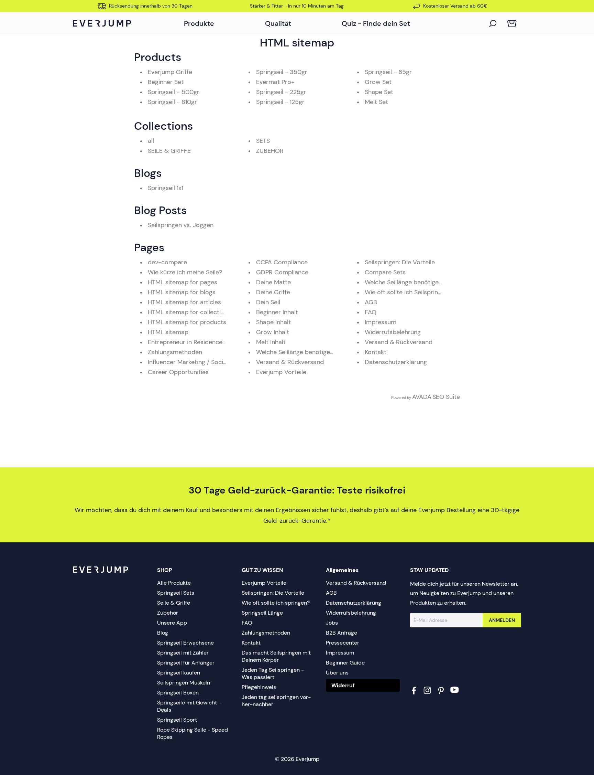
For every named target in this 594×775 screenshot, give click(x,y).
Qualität (278, 23)
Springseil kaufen (178, 672)
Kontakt (375, 352)
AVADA (421, 397)
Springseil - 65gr (388, 72)
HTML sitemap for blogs (182, 292)
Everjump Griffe (170, 72)
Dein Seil (268, 302)
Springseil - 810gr (172, 102)
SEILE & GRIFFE (169, 151)
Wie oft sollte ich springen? (276, 602)
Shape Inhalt (273, 322)
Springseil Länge (262, 612)
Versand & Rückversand (290, 362)
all (151, 141)
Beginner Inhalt (277, 312)
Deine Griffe (273, 292)
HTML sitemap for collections (189, 312)
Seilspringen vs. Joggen (180, 225)
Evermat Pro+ (275, 82)
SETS (263, 141)
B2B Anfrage (341, 632)
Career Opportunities (178, 372)
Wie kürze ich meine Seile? (185, 272)
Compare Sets (385, 272)
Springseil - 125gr (280, 102)
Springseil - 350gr (281, 72)
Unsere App (172, 622)
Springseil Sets (175, 592)
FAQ (370, 312)
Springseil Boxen (178, 692)
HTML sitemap (168, 332)
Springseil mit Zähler (183, 652)
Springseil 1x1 (165, 188)
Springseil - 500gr (173, 92)
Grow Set (378, 82)
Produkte (199, 23)
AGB (371, 302)
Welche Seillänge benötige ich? (299, 352)
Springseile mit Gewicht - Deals (189, 706)
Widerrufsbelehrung (393, 332)
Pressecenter (342, 642)
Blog (162, 632)
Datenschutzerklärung (396, 362)
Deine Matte (273, 282)
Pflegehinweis (259, 687)
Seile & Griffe (173, 602)
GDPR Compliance (282, 272)
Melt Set (376, 102)
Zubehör (167, 612)
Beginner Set (166, 82)
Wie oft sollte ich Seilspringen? (408, 292)
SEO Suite (446, 397)
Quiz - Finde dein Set (376, 23)
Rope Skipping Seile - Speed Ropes (192, 733)
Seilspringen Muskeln (183, 682)
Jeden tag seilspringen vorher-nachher (276, 700)
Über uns (337, 672)
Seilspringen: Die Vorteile (400, 262)
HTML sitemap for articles (184, 302)
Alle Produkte (174, 582)
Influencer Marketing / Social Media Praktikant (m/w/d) (225, 362)
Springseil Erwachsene (185, 642)
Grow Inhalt (272, 332)
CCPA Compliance (282, 262)
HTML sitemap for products (187, 322)
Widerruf (343, 685)
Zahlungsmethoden (175, 352)
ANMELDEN (502, 620)
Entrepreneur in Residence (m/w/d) (198, 342)
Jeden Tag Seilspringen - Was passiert (273, 673)
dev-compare (167, 262)
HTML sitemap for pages (182, 282)
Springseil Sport (177, 719)
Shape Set (379, 92)
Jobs (332, 622)
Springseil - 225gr (281, 92)
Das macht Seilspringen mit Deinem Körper (276, 656)
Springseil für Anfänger (185, 662)
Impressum (380, 322)
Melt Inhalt (271, 342)
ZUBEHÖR (270, 151)
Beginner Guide (345, 662)
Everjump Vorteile (281, 372)
